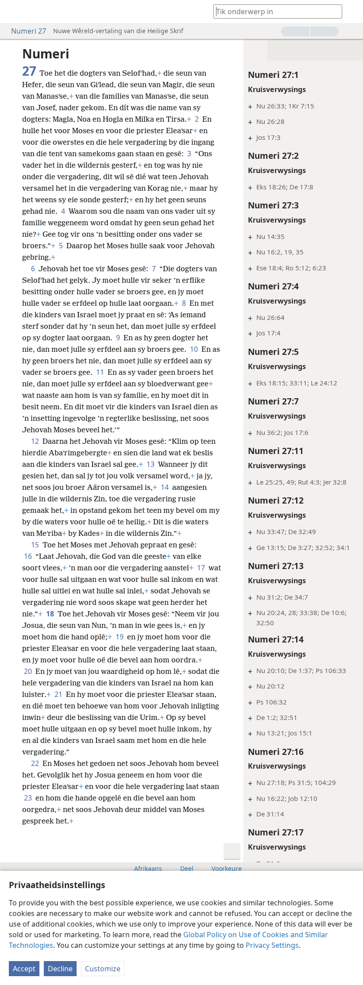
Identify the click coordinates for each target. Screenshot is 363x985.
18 (51, 614)
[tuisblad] (13, 11)
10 (195, 349)
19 (120, 637)
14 (165, 487)
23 (29, 798)
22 (36, 763)
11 (101, 372)
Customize (102, 968)
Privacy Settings (272, 945)
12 (36, 441)
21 (59, 694)
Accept (24, 968)
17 (202, 568)
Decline (60, 968)
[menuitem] (13, 11)
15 (36, 545)
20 (29, 671)
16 (29, 556)
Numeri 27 (28, 31)
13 (151, 464)
